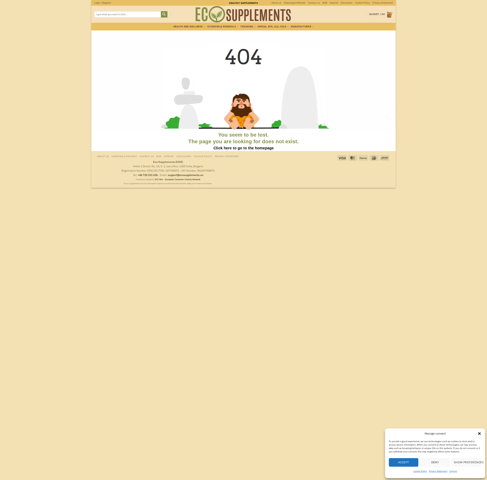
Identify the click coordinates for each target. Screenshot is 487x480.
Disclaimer (347, 2)
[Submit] (164, 14)
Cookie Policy (420, 471)
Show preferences (467, 462)
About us (276, 2)
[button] (479, 433)
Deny (435, 462)
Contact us (314, 2)
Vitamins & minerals (221, 26)
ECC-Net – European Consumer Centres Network (177, 179)
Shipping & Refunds (294, 2)
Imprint (453, 471)
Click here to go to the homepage (243, 148)
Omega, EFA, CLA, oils (272, 26)
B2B (324, 2)
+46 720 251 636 (148, 175)
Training (246, 26)
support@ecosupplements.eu (185, 175)
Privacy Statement (438, 471)
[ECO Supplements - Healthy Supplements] (243, 14)
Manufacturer (301, 26)
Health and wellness (188, 26)
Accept (403, 462)
